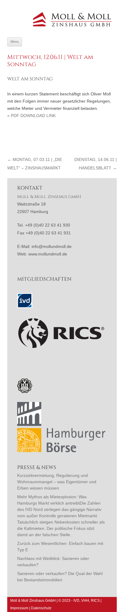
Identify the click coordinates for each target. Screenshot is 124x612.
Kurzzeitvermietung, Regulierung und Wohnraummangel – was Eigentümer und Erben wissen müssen (56, 481)
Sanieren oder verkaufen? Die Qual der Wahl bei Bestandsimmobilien (60, 576)
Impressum (19, 608)
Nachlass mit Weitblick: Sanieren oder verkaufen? (53, 561)
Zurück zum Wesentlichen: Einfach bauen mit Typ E (60, 546)
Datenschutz (41, 608)
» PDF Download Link (31, 115)
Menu (15, 41)
